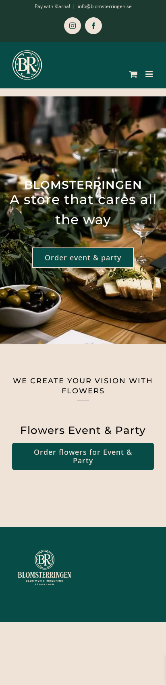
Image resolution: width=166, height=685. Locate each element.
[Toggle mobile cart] (133, 74)
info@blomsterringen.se (105, 6)
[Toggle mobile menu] (149, 74)
